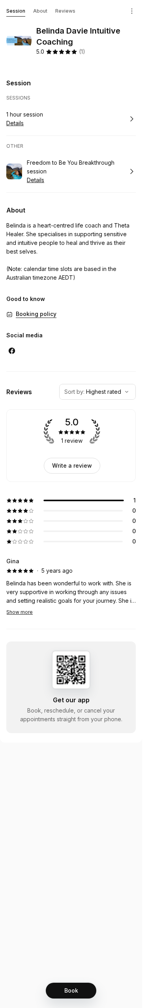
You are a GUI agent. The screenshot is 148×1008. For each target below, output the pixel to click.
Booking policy (36, 313)
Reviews (65, 11)
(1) (82, 51)
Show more (19, 612)
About (40, 11)
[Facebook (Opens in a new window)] (12, 351)
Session (15, 11)
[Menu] (132, 11)
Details (15, 123)
